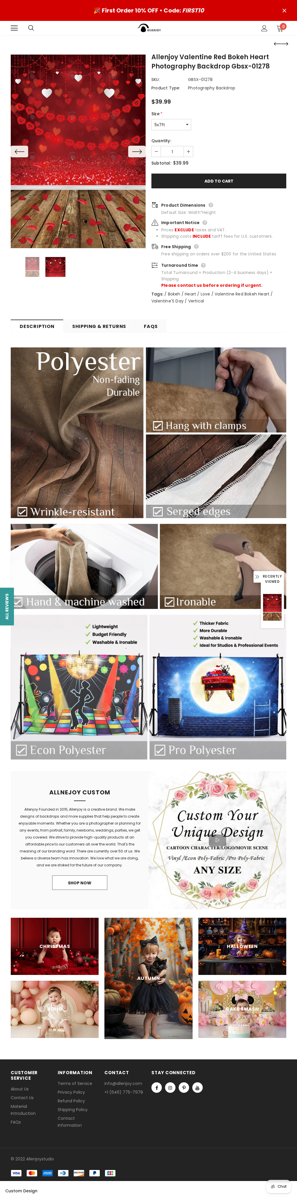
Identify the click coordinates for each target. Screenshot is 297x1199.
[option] (78, 151)
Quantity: (161, 141)
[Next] (137, 151)
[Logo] (149, 27)
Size (156, 114)
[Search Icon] (37, 28)
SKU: (155, 79)
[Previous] (19, 151)
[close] (284, 10)
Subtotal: (161, 163)
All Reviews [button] (7, 606)
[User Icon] (264, 28)
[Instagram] (170, 1087)
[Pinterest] (184, 1087)
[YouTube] (197, 1087)
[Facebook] (156, 1087)
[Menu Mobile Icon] (14, 28)
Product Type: (165, 88)
